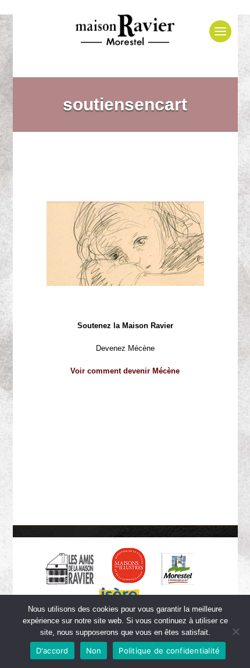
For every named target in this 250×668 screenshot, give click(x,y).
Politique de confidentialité (169, 650)
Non (94, 650)
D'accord (52, 650)
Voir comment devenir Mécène (125, 371)
